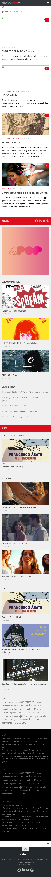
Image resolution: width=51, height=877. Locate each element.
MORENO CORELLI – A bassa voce (14, 544)
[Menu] (48, 3)
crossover (6, 705)
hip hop (25, 709)
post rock (29, 716)
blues (14, 702)
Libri (3, 464)
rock (28, 719)
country (43, 702)
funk (39, 705)
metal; (31, 713)
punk (4, 719)
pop (22, 716)
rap (11, 719)
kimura (17, 713)
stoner (16, 723)
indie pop (39, 709)
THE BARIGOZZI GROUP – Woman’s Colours (20, 343)
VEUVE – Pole (9, 95)
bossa (18, 702)
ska (38, 720)
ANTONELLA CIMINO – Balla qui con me (16, 577)
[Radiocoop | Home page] (14, 3)
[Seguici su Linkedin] (40, 220)
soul (41, 719)
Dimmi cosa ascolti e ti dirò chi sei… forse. (25, 192)
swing (21, 723)
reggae (22, 719)
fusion (43, 706)
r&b (8, 720)
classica (37, 702)
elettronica (26, 705)
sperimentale (7, 722)
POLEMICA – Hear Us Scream (14, 311)
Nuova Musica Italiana (11, 91)
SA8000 (5, 741)
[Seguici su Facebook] (36, 220)
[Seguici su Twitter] (44, 220)
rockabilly (34, 720)
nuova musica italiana (11, 716)
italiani (6, 712)
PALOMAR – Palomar (11, 375)
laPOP (21, 713)
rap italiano (16, 720)
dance (13, 705)
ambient (4, 702)
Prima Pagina (7, 189)
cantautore (27, 702)
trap (25, 723)
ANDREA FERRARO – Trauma (18, 51)
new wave (40, 712)
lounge (26, 713)
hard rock (18, 709)
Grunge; (10, 709)
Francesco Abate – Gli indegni (13, 467)
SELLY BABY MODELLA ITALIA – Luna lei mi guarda (29, 392)
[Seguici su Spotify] (47, 220)
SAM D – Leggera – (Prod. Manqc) (25, 411)
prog (34, 716)
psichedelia (41, 716)
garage (4, 709)
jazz (13, 712)
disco (18, 706)
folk (35, 705)
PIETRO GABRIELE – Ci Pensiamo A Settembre (19, 507)
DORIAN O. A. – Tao (19, 406)
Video (4, 47)
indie (32, 709)
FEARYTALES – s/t (12, 142)
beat (9, 702)
